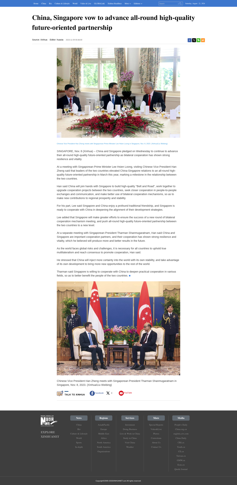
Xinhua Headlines (115, 3)
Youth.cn (181, 446)
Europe (103, 429)
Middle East (103, 433)
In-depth (79, 446)
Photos (156, 433)
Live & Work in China (130, 433)
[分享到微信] (198, 40)
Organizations (104, 451)
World (75, 3)
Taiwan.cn (181, 455)
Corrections (156, 438)
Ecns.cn (181, 464)
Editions (137, 3)
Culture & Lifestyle (62, 3)
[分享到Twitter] (194, 40)
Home (36, 3)
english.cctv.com (180, 433)
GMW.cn (181, 460)
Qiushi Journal (181, 469)
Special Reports (156, 424)
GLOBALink (99, 3)
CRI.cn (181, 442)
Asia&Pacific (104, 424)
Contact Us (156, 446)
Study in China (130, 438)
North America (103, 442)
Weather (130, 446)
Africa (104, 438)
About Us (156, 442)
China (43, 3)
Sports (79, 442)
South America (103, 446)
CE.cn (181, 451)
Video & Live (85, 3)
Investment (130, 424)
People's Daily (181, 424)
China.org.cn (181, 429)
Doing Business (130, 429)
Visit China (130, 442)
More (127, 3)
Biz (50, 3)
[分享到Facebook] (190, 40)
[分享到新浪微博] (203, 40)
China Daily (181, 438)
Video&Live (156, 429)
